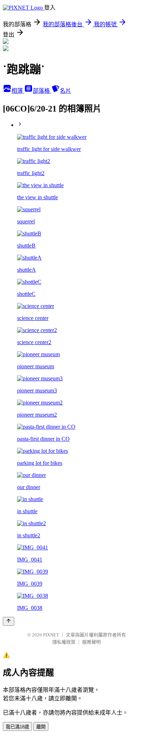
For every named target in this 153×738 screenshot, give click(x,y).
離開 (41, 726)
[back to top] (8, 621)
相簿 (17, 91)
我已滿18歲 (17, 726)
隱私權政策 (63, 642)
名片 (65, 91)
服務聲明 (91, 642)
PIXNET (51, 634)
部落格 (42, 91)
